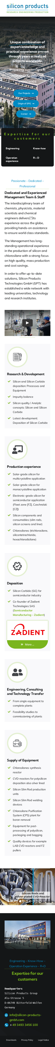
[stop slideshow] (44, 901)
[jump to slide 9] (40, 901)
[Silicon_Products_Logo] (27, 5)
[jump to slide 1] (13, 901)
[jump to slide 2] (17, 901)
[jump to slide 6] (30, 901)
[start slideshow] (9, 901)
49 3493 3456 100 (25, 1025)
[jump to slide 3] (20, 901)
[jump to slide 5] (27, 901)
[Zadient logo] (27, 621)
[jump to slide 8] (37, 901)
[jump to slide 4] (23, 901)
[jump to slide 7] (34, 901)
